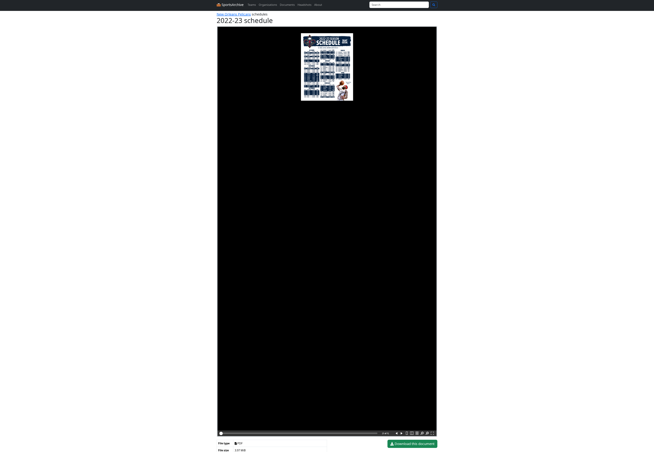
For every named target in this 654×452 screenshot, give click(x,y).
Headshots (305, 5)
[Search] (433, 5)
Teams (252, 5)
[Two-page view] (411, 433)
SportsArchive (232, 4)
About (318, 5)
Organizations (268, 5)
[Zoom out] (422, 433)
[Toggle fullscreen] (432, 433)
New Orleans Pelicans (234, 14)
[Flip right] (401, 433)
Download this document (414, 443)
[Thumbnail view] (416, 433)
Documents (287, 5)
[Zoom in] (427, 433)
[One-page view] (406, 433)
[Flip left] (396, 433)
